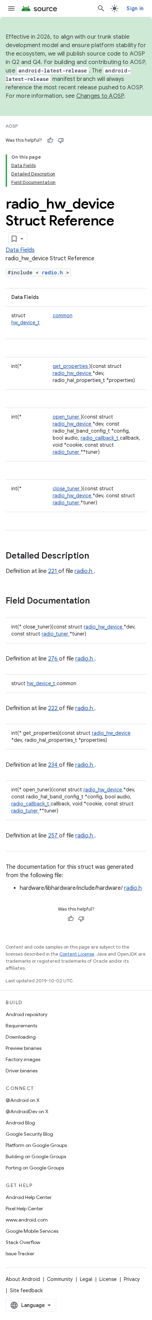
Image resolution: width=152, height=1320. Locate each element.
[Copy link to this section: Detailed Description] (98, 556)
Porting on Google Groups (35, 1168)
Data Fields (20, 250)
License (108, 1279)
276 (53, 658)
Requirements (21, 1025)
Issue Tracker (20, 1253)
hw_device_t (25, 322)
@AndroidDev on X (27, 1111)
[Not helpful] (60, 140)
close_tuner (67, 488)
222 (53, 708)
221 (53, 571)
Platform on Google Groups (36, 1145)
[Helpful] (50, 140)
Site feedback (26, 1290)
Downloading (21, 1037)
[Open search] (101, 8)
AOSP (12, 126)
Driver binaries (21, 1070)
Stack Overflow (23, 1242)
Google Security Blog (29, 1134)
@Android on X (23, 1100)
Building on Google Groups (36, 1156)
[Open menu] (11, 8)
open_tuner (67, 417)
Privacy (132, 1279)
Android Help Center (29, 1197)
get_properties (71, 366)
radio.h (54, 272)
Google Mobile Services (32, 1231)
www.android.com (27, 1220)
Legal (86, 1279)
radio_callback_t (100, 438)
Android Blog (20, 1123)
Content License (76, 954)
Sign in (135, 8)
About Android (23, 1279)
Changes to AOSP (100, 96)
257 (53, 835)
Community (60, 1279)
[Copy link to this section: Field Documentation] (99, 601)
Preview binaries (23, 1048)
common (62, 315)
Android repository (26, 1014)
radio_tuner (67, 452)
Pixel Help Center (24, 1208)
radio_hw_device (73, 373)
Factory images (23, 1059)
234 (53, 765)
